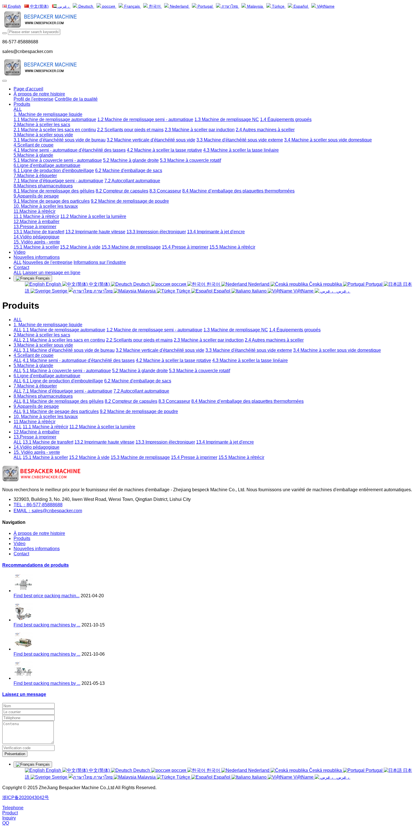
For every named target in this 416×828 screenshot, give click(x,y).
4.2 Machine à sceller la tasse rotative (173, 360)
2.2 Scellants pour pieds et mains (139, 340)
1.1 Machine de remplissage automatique (64, 329)
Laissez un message (24, 694)
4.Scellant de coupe (33, 355)
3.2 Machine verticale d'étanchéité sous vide (160, 350)
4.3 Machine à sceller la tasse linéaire (250, 360)
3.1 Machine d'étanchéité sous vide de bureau (69, 350)
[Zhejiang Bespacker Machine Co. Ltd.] (208, 20)
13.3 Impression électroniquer (165, 442)
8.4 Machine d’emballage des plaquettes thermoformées (247, 401)
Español (300, 6)
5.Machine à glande (33, 365)
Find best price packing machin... (47, 595)
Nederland (179, 6)
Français (132, 6)
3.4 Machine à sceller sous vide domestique (337, 350)
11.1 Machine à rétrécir (45, 426)
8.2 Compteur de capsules (131, 401)
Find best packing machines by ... (47, 624)
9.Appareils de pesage (36, 406)
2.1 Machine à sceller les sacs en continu (64, 340)
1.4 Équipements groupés (295, 329)
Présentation (15, 754)
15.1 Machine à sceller (45, 457)
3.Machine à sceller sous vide (43, 345)
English (14, 6)
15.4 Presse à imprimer (194, 457)
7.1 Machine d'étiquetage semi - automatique (67, 391)
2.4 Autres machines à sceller (274, 340)
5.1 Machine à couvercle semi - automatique (67, 370)
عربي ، (63, 6)
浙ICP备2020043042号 (25, 797)
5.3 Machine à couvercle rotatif (199, 370)
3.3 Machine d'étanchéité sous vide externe (248, 350)
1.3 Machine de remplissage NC (235, 329)
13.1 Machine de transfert (48, 442)
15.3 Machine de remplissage (140, 457)
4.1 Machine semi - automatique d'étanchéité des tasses (79, 360)
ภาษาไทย (229, 6)
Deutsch (85, 6)
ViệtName (325, 6)
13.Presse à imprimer (35, 437)
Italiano (259, 291)
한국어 (155, 6)
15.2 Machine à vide (89, 457)
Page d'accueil (28, 88)
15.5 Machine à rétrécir (241, 457)
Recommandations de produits (35, 565)
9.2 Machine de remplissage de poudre (139, 411)
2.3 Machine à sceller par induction (209, 340)
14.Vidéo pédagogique (36, 447)
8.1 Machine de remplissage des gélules (63, 401)
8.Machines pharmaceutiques (43, 396)
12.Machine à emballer (36, 431)
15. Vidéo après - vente (37, 452)
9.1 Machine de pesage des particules (61, 411)
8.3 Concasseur (174, 401)
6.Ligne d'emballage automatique (47, 375)
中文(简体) (39, 6)
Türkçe (278, 6)
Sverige (59, 291)
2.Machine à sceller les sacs (42, 335)
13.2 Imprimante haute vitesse (104, 442)
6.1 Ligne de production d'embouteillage (63, 380)
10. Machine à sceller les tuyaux (46, 416)
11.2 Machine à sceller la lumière (102, 426)
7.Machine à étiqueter (35, 386)
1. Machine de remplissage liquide (48, 324)
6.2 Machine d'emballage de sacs (137, 380)
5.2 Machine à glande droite (140, 370)
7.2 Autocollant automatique (141, 391)
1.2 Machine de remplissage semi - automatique (154, 329)
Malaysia (255, 6)
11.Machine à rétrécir (34, 421)
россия (108, 6)
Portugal (205, 6)
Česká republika (325, 284)
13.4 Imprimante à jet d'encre (225, 442)
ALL (18, 109)
